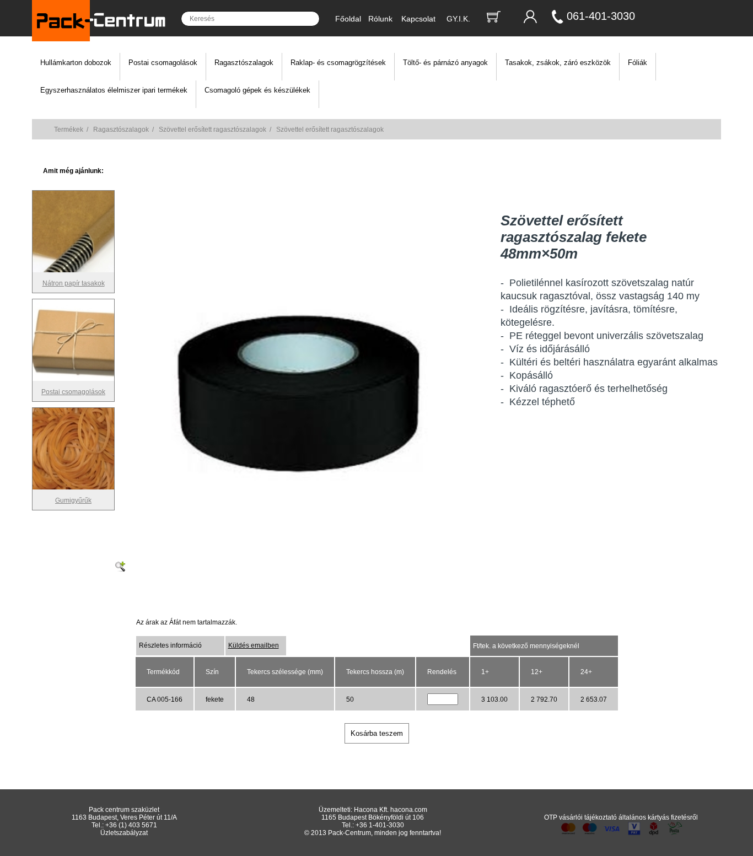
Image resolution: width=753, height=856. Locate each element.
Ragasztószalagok (243, 62)
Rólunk (380, 18)
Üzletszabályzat (124, 833)
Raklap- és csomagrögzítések (338, 62)
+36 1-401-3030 (380, 825)
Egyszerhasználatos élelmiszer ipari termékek (113, 90)
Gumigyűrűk (73, 500)
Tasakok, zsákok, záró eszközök (558, 62)
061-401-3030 (601, 16)
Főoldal (348, 18)
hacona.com (408, 810)
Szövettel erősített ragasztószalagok (212, 129)
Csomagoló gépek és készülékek (257, 90)
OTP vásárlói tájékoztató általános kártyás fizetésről (621, 817)
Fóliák (637, 62)
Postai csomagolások (162, 62)
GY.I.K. (458, 18)
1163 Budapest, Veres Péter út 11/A (124, 817)
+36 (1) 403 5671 (131, 825)
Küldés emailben (253, 645)
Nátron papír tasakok (73, 283)
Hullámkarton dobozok (75, 62)
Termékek (68, 129)
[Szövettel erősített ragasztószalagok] (302, 535)
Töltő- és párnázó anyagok (445, 62)
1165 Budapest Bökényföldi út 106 (372, 817)
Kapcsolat (418, 18)
